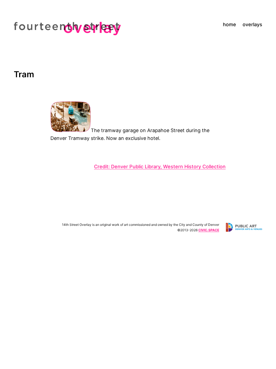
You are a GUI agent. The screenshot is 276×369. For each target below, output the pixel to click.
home (229, 24)
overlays (252, 24)
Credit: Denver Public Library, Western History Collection (160, 166)
